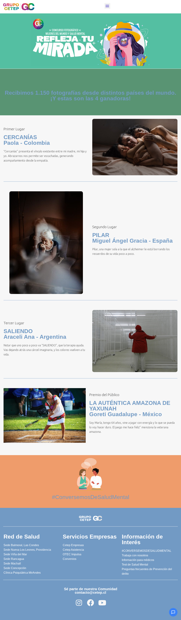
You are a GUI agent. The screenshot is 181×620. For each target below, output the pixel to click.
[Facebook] (90, 603)
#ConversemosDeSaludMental (90, 497)
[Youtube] (102, 603)
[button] (107, 6)
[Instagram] (79, 603)
